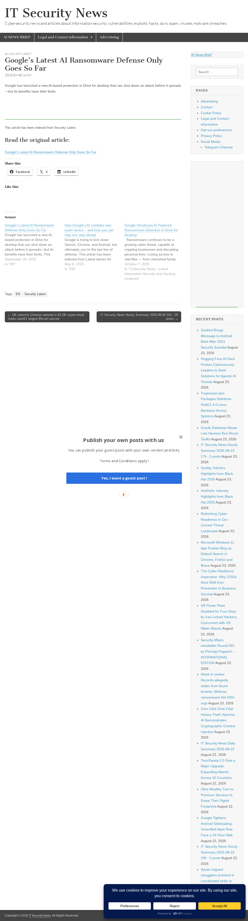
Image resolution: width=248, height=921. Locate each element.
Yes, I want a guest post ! (124, 478)
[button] (123, 440)
